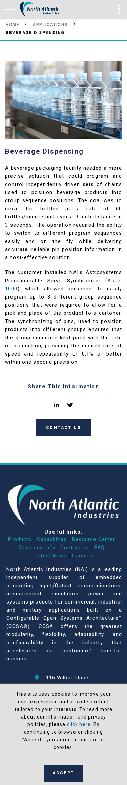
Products (19, 539)
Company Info (37, 547)
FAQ (99, 547)
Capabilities (52, 539)
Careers (82, 556)
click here (79, 724)
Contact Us (74, 547)
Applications (50, 24)
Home (12, 24)
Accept (63, 773)
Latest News (51, 556)
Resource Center (93, 539)
